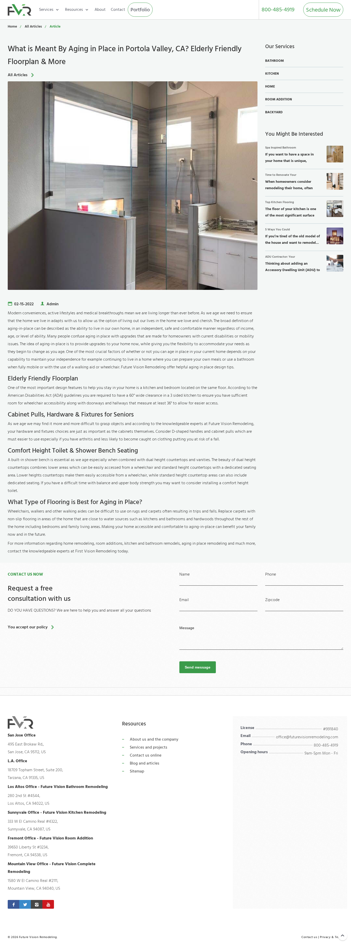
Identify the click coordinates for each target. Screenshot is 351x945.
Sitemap (137, 771)
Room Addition (278, 99)
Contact (118, 9)
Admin (53, 304)
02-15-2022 (24, 304)
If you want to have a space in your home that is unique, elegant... (289, 155)
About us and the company (154, 739)
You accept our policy (28, 627)
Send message (197, 667)
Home (12, 26)
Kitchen (272, 73)
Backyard (274, 112)
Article (55, 26)
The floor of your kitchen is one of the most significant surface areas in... (290, 210)
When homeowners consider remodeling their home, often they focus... (289, 182)
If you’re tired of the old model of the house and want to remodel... (292, 236)
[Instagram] (36, 904)
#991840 (330, 729)
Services (46, 9)
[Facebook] (13, 904)
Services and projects (148, 747)
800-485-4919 (278, 10)
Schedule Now (323, 10)
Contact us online (145, 755)
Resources (74, 9)
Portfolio (140, 9)
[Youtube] (48, 904)
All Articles (33, 26)
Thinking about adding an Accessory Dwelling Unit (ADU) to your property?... (292, 264)
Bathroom (274, 60)
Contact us (309, 937)
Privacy (325, 937)
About (100, 9)
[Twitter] (25, 904)
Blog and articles (144, 763)
